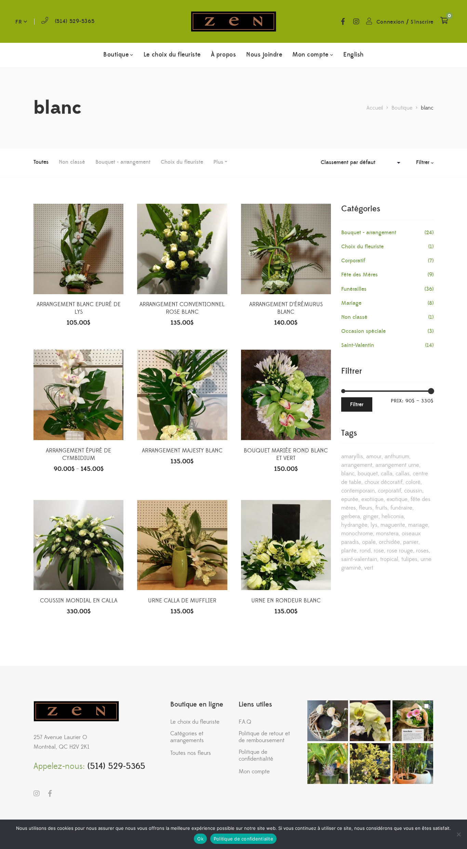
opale (369, 542)
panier (410, 542)
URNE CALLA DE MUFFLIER (182, 600)
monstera (387, 533)
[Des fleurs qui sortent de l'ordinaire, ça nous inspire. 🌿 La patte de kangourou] (370, 763)
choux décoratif (383, 482)
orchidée (389, 542)
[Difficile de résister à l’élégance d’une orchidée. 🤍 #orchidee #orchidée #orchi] (370, 720)
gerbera (350, 516)
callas (403, 473)
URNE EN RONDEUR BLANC (286, 600)
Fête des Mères (359, 274)
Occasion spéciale (363, 331)
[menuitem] (353, 54)
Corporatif (353, 260)
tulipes (409, 559)
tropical (389, 559)
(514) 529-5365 (75, 21)
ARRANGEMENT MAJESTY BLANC (182, 450)
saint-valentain (359, 559)
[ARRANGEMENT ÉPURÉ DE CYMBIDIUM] (78, 395)
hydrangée (354, 525)
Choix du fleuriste (182, 162)
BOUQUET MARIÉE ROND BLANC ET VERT (286, 454)
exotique (397, 499)
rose (379, 550)
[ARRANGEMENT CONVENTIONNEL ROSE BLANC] (182, 249)
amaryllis (352, 456)
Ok (200, 838)
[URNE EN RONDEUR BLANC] (286, 545)
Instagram (356, 21)
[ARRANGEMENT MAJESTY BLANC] (182, 395)
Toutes (41, 162)
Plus (218, 162)
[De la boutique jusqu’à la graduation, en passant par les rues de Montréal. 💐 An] (412, 720)
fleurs (365, 508)
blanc (348, 473)
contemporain (358, 491)
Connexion (390, 21)
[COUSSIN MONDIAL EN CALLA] (78, 545)
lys (374, 525)
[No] (458, 834)
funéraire (401, 508)
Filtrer (356, 404)
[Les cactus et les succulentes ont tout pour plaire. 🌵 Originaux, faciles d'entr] (412, 763)
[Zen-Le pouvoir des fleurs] (233, 21)
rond (365, 550)
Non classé (72, 162)
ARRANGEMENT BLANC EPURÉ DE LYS (79, 308)
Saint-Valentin (357, 345)
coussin (413, 491)
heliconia (393, 516)
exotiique (372, 499)
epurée (349, 499)
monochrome (357, 533)
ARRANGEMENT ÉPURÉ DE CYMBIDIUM (78, 454)
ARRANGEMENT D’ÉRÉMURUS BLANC (286, 308)
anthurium (397, 456)
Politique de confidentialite (243, 838)
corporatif (389, 491)
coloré (413, 482)
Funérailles (353, 289)
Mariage (351, 303)
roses (422, 550)
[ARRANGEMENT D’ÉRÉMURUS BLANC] (286, 249)
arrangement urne (397, 465)
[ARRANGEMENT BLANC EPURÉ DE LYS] (78, 249)
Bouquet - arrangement (122, 162)
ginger (370, 516)
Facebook (343, 21)
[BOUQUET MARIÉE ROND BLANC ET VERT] (286, 395)
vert (368, 568)
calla (386, 473)
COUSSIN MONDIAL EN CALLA (78, 600)
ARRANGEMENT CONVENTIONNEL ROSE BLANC (182, 308)
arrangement (356, 465)
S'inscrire (422, 21)
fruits (381, 508)
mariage (418, 525)
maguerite (393, 525)
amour (374, 456)
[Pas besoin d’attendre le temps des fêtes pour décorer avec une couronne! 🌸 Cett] (327, 720)
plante (349, 550)
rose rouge (400, 550)
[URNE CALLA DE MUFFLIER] (182, 545)
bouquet (368, 473)
